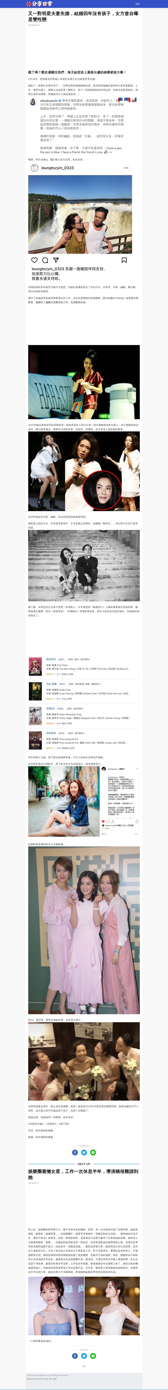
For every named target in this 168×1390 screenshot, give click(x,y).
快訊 (138, 4)
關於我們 (30, 1379)
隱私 (50, 1379)
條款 (46, 1379)
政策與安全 (39, 1379)
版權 (55, 1379)
